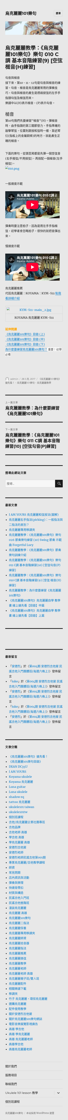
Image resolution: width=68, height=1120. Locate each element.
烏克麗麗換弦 (17, 958)
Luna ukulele (18, 792)
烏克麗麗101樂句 (20, 13)
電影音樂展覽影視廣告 (23, 1024)
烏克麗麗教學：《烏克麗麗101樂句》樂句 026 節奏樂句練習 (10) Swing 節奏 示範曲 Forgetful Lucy (35, 540)
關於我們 (11, 1066)
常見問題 (14, 872)
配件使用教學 (17, 1009)
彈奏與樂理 (16, 882)
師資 (12, 867)
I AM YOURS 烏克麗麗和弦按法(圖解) (34, 514)
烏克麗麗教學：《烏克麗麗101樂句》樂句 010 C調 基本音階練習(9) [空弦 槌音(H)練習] (35, 580)
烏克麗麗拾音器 (19, 943)
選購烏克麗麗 (17, 1004)
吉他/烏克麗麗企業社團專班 (27, 822)
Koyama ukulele (20, 776)
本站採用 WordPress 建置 (40, 1113)
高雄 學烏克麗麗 (19, 1034)
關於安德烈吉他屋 (20, 1014)
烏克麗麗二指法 (19, 923)
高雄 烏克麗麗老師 (21, 1039)
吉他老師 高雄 (18, 832)
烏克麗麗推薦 (17, 953)
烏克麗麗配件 (17, 983)
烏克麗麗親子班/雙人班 (24, 978)
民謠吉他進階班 (19, 903)
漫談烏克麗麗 (17, 908)
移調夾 (13, 993)
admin (14, 378)
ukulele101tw (18, 812)
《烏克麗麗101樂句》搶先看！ (28, 756)
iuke (15, 681)
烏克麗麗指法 (17, 948)
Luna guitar (17, 787)
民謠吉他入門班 (19, 898)
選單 (58, 13)
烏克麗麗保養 (17, 928)
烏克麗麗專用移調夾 (22, 530)
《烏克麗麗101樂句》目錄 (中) (25, 339)
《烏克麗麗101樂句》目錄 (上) (25, 334)
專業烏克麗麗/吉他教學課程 (27, 862)
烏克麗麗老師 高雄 (21, 973)
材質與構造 (16, 893)
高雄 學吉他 (16, 1029)
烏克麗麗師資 (17, 938)
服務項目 (11, 1075)
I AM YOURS (17, 771)
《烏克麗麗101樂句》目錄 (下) (25, 344)
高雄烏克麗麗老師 (20, 1049)
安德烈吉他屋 (17, 847)
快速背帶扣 (16, 887)
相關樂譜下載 (17, 988)
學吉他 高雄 (16, 837)
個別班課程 (16, 817)
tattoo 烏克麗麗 (19, 802)
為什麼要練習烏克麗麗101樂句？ (26, 349)
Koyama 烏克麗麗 (21, 781)
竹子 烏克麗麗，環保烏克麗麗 (28, 999)
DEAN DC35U (18, 766)
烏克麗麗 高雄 (18, 913)
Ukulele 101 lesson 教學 (21, 1093)
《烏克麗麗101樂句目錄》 (25, 761)
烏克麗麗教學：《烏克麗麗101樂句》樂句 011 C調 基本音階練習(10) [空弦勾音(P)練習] (35, 565)
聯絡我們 (11, 1084)
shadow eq (16, 797)
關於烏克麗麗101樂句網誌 (25, 1019)
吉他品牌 (14, 827)
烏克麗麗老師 (17, 968)
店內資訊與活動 (19, 877)
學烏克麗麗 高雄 (19, 842)
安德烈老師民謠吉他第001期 (27, 857)
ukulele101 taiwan (21, 807)
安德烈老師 (16, 852)
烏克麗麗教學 (44, 382)
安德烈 (16, 666)
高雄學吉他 (16, 1044)
